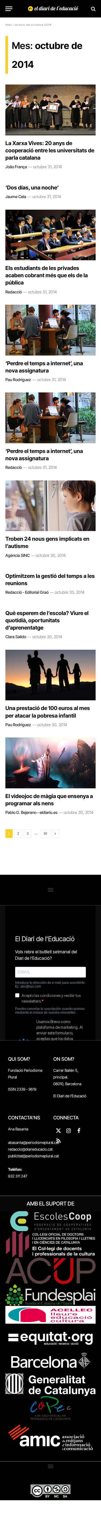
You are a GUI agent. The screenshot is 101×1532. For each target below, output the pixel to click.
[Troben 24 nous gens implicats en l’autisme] (50, 505)
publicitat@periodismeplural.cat (33, 1156)
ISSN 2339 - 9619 (22, 1089)
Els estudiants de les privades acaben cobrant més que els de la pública (46, 275)
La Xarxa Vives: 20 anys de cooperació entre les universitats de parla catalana (49, 150)
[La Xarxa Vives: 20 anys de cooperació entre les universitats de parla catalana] (50, 110)
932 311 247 (17, 1176)
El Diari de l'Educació (69, 1096)
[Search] (93, 9)
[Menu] (8, 9)
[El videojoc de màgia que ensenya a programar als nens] (50, 762)
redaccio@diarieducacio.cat (30, 1149)
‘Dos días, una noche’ (32, 187)
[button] (50, 890)
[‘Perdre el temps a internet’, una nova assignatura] (50, 330)
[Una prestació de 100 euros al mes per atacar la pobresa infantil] (50, 675)
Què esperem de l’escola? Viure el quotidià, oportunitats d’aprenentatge (47, 620)
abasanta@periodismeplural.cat (33, 1142)
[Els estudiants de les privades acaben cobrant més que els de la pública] (50, 235)
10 (45, 833)
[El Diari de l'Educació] (53, 8)
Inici (8, 25)
